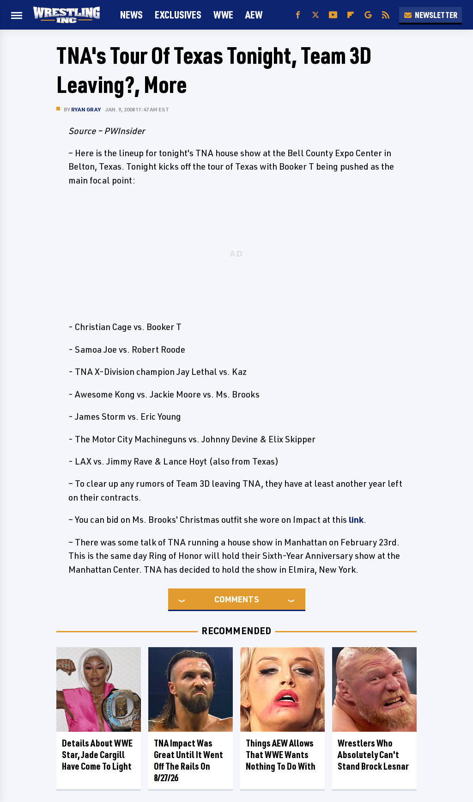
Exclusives (178, 14)
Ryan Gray (86, 109)
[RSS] (386, 15)
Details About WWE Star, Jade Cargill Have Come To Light (97, 754)
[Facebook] (298, 15)
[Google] (368, 15)
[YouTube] (333, 15)
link (356, 519)
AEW (253, 14)
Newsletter (436, 15)
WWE (223, 14)
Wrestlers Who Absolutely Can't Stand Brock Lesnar (373, 754)
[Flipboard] (350, 15)
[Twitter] (315, 15)
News (131, 14)
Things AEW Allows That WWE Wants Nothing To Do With (280, 754)
